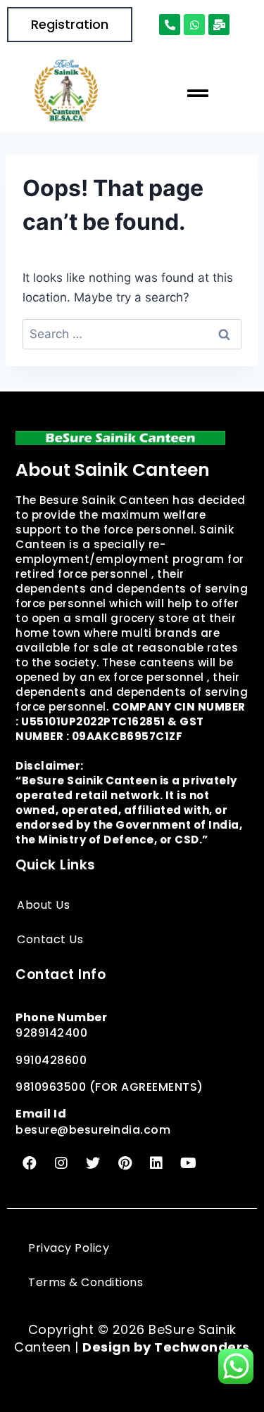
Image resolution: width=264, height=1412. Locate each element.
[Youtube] (188, 1163)
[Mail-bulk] (219, 24)
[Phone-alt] (169, 24)
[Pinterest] (125, 1163)
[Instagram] (61, 1163)
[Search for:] (132, 334)
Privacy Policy (68, 1248)
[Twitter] (93, 1163)
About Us (43, 905)
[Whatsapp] (194, 24)
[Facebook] (29, 1163)
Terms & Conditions (85, 1282)
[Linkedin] (156, 1163)
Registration (69, 24)
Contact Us (50, 939)
